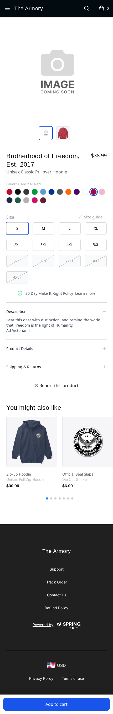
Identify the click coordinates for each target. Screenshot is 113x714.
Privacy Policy (41, 678)
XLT (43, 260)
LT (17, 260)
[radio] (17, 228)
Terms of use (73, 678)
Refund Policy (56, 608)
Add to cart (56, 704)
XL (96, 228)
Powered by (43, 624)
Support (57, 569)
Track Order (56, 582)
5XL (96, 244)
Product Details (19, 348)
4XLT (17, 277)
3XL (43, 244)
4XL (69, 244)
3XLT (96, 260)
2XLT (69, 260)
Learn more (85, 293)
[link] (32, 441)
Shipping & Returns (23, 366)
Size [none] (10, 217)
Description (16, 311)
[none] (90, 217)
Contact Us (56, 595)
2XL (17, 244)
